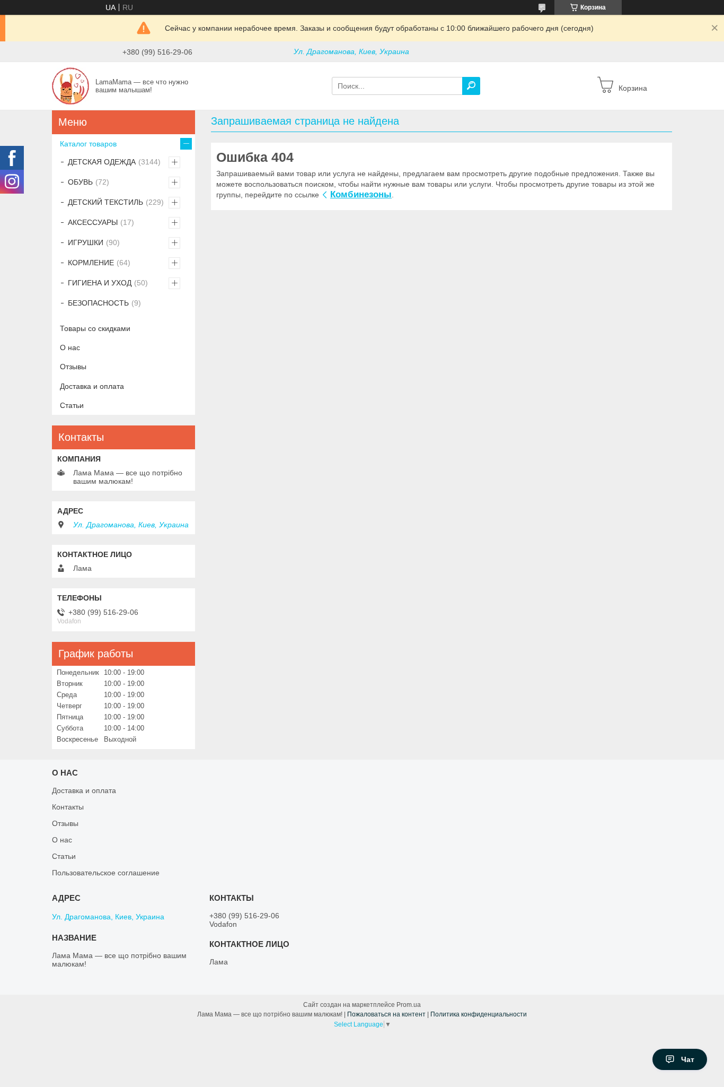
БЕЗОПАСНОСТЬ (98, 303)
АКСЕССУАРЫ (93, 222)
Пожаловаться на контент (386, 1014)
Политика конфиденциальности (478, 1014)
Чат (687, 1059)
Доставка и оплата (92, 386)
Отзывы (73, 366)
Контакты (68, 807)
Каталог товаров (88, 144)
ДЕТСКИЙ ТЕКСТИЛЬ (105, 202)
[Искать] (471, 86)
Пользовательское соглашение (106, 872)
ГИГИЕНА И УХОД (99, 283)
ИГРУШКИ (85, 242)
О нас (70, 347)
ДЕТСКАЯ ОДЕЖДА (102, 162)
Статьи (72, 405)
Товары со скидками (95, 328)
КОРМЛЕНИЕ (91, 262)
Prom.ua (408, 1004)
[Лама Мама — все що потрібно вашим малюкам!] (70, 85)
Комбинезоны (361, 194)
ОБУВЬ (80, 182)
